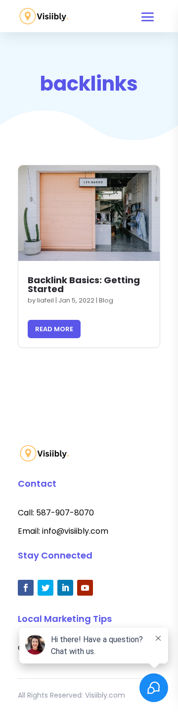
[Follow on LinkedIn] (65, 588)
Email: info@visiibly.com (63, 531)
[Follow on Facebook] (26, 588)
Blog (106, 300)
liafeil (45, 300)
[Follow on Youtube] (85, 588)
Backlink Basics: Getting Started (84, 284)
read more (54, 329)
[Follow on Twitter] (45, 588)
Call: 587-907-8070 (56, 512)
